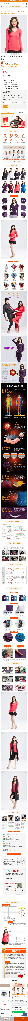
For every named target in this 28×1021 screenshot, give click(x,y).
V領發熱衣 (21, 11)
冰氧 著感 (10, 1015)
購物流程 (21, 112)
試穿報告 (9, 75)
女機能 (11, 11)
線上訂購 (7, 11)
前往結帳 (8, 1019)
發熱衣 (16, 11)
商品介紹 (7, 112)
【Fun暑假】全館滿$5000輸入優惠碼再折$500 (14, 6)
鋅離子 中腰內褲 (16, 1015)
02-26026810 (14, 4)
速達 (2, 63)
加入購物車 (21, 1019)
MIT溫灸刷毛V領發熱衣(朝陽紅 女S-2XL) (10, 13)
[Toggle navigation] (2, 4)
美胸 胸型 (23, 1015)
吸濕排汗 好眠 (3, 1015)
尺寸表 (4, 75)
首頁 (2, 11)
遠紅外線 (8, 1009)
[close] (26, 1)
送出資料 (5, 106)
